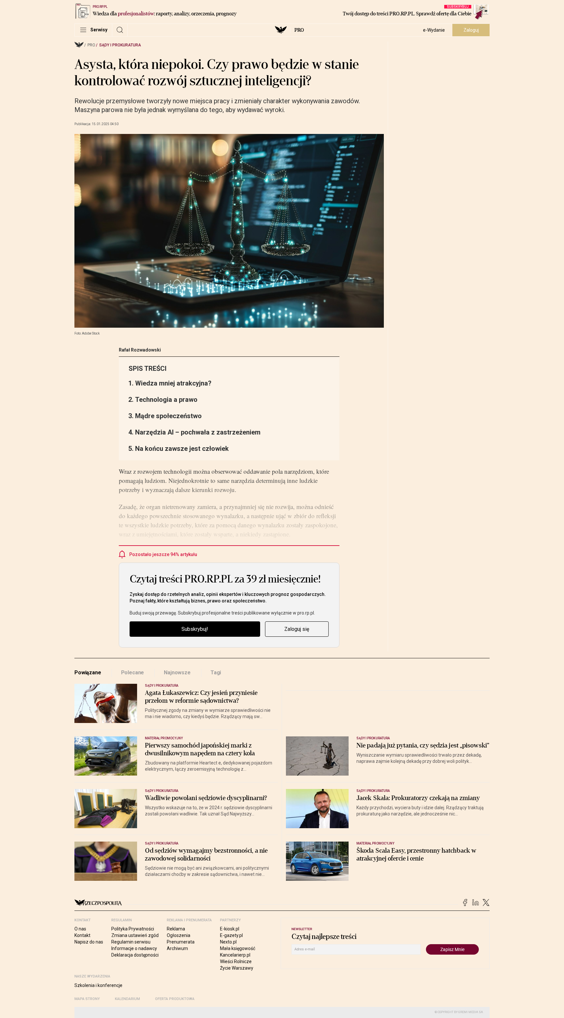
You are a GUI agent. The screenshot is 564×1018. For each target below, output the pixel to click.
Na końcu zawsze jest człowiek (182, 448)
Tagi (216, 672)
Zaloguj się (296, 629)
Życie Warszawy (236, 968)
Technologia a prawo (166, 399)
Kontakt (82, 935)
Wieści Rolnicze (236, 961)
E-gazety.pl (231, 935)
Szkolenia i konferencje (98, 985)
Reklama (176, 928)
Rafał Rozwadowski (140, 350)
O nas (80, 928)
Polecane (132, 672)
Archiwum (177, 948)
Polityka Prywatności (132, 928)
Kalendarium (127, 999)
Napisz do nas (88, 941)
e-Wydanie (434, 30)
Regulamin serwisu (130, 941)
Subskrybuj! (194, 629)
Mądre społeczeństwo (168, 416)
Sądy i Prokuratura (120, 45)
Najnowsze (177, 672)
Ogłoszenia (178, 935)
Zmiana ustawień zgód (135, 935)
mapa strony (87, 999)
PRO (299, 30)
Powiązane (87, 672)
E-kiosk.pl (229, 928)
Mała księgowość (237, 948)
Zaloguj (471, 30)
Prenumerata (181, 941)
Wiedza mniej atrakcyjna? (173, 383)
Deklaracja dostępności (135, 955)
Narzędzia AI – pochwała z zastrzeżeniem (197, 432)
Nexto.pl (228, 941)
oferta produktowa (175, 999)
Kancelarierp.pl (235, 955)
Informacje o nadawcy (134, 948)
